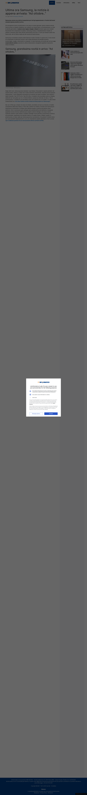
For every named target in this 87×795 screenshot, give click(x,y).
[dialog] (43, 397)
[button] (43, 398)
